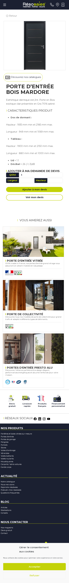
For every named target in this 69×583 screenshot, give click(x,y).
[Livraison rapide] (25, 397)
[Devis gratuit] (10, 397)
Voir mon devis (34, 197)
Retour (12, 15)
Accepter (34, 566)
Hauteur (41, 180)
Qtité (12, 174)
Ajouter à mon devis (34, 189)
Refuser (34, 575)
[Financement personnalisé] (57, 397)
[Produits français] (40, 397)
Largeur (12, 180)
